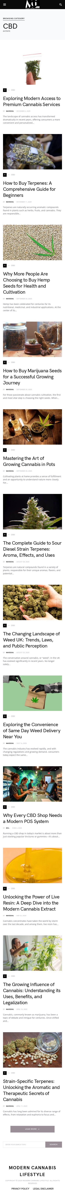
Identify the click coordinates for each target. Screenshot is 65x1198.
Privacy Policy (20, 1188)
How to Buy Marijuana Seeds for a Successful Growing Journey (32, 377)
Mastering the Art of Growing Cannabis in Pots (29, 461)
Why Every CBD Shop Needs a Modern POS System (32, 818)
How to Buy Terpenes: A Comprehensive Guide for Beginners (29, 189)
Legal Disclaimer (43, 1188)
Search (53, 1144)
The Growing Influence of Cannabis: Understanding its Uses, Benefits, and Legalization (31, 994)
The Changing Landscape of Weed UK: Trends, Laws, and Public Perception (31, 640)
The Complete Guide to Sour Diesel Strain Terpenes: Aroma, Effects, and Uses (32, 549)
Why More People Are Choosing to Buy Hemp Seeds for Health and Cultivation (26, 283)
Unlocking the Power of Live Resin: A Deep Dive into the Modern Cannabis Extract (31, 903)
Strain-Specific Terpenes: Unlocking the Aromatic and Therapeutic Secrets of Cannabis (31, 1090)
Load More (31, 1129)
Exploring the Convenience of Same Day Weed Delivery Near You (31, 731)
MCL (7, 828)
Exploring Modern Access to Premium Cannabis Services (31, 102)
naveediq (10, 111)
